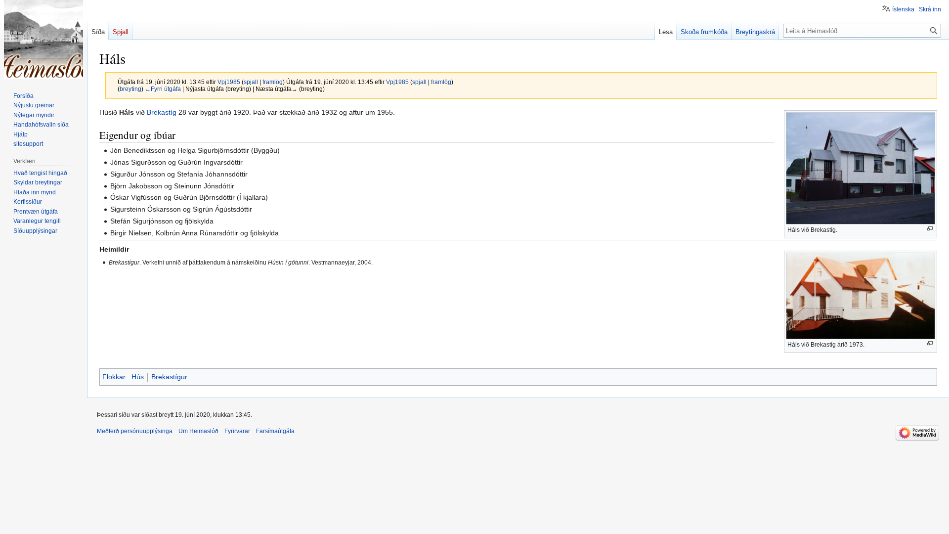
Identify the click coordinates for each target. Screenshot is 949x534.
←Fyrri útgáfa (163, 89)
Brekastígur (169, 377)
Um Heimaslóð (198, 431)
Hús (137, 377)
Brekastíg (161, 112)
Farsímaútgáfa (275, 431)
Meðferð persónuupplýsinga (135, 431)
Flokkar (114, 377)
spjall (251, 82)
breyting (130, 89)
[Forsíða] (43, 39)
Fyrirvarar (237, 431)
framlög (272, 82)
